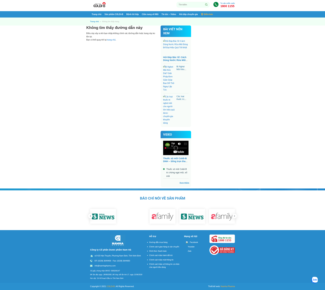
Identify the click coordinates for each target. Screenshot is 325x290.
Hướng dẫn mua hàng (158, 242)
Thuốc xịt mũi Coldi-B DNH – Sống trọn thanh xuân (175, 161)
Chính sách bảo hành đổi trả (160, 255)
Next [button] (234, 216)
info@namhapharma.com (105, 266)
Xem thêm (184, 183)
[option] (103, 216)
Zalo (189, 251)
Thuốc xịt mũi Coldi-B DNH (99, 5)
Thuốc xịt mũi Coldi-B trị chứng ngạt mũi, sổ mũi (176, 172)
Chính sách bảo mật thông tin (161, 260)
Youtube (190, 247)
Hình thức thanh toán (158, 251)
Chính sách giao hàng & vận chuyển (164, 247)
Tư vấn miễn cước (227, 4)
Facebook (193, 242)
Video (167, 134)
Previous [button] (90, 216)
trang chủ (111, 40)
